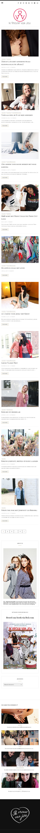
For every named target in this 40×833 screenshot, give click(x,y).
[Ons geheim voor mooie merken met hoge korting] (20, 145)
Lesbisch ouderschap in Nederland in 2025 (19, 727)
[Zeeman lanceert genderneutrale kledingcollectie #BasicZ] (20, 43)
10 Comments (13, 118)
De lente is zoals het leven (13, 268)
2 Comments (12, 67)
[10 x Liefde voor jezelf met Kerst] (20, 295)
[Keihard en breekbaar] (20, 393)
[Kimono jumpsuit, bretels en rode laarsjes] (20, 442)
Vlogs (20, 746)
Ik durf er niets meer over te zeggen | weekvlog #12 (19, 770)
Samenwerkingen (16, 112)
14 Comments (12, 414)
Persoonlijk (10, 409)
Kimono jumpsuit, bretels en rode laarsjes (19, 461)
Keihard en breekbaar (10, 412)
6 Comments (11, 270)
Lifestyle (9, 112)
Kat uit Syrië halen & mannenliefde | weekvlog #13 (19, 748)
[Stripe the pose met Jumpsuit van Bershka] (20, 491)
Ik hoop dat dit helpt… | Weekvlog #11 (19, 791)
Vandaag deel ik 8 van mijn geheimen (17, 115)
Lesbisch (9, 59)
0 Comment (12, 316)
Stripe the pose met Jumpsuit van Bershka (19, 510)
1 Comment (10, 221)
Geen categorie (20, 767)
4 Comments (13, 170)
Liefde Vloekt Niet (9, 363)
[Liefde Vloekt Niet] (20, 344)
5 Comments (12, 464)
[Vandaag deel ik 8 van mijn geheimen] (20, 96)
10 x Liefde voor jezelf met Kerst (15, 314)
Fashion (4, 59)
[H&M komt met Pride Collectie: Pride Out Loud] (20, 197)
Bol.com (29, 618)
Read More (5, 76)
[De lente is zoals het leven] (20, 249)
